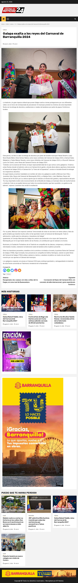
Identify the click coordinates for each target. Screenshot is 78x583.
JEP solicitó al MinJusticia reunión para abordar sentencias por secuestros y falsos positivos (39, 522)
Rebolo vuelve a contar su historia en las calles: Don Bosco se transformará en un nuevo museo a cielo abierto (13, 522)
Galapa (8, 274)
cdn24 (15, 44)
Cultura (5, 29)
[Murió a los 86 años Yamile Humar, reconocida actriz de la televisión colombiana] (65, 303)
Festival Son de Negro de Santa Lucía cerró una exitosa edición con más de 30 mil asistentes (38, 320)
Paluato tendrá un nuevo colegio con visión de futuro (13, 558)
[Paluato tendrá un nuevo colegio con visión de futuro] (13, 542)
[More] (19, 270)
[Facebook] (4, 270)
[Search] (75, 19)
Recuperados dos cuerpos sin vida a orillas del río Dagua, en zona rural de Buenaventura (20, 280)
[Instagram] (16, 270)
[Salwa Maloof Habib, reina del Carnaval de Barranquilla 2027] (13, 303)
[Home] (4, 19)
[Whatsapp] (8, 270)
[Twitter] (12, 270)
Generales (31, 515)
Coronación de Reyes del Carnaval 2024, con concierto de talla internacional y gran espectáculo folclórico (57, 281)
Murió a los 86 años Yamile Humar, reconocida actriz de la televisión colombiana (64, 320)
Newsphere (49, 581)
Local (4, 515)
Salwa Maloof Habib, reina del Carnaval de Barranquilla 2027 (13, 319)
